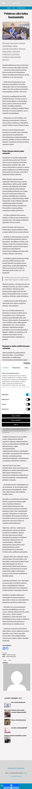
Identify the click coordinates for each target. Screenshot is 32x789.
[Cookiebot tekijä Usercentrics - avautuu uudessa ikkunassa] (23, 363)
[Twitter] (7, 648)
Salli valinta (16, 420)
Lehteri (16, 3)
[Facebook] (11, 785)
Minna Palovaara (11, 654)
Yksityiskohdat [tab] (16, 367)
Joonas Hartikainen (11, 656)
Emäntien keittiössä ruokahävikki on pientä (15, 735)
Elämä (8, 8)
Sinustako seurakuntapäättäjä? (19, 728)
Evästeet (25, 773)
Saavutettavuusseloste (16, 776)
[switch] (28, 399)
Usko (13, 8)
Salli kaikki (16, 415)
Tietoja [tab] (26, 367)
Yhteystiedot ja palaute (16, 768)
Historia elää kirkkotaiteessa (18, 720)
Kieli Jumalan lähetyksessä (18, 702)
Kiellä (16, 424)
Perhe (10, 660)
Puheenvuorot (21, 8)
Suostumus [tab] (6, 367)
